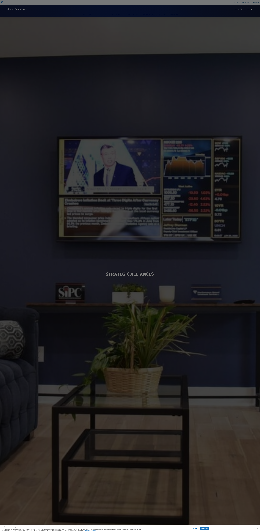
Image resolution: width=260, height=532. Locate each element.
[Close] (257, 528)
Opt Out (195, 528)
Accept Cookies (204, 528)
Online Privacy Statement (90, 530)
